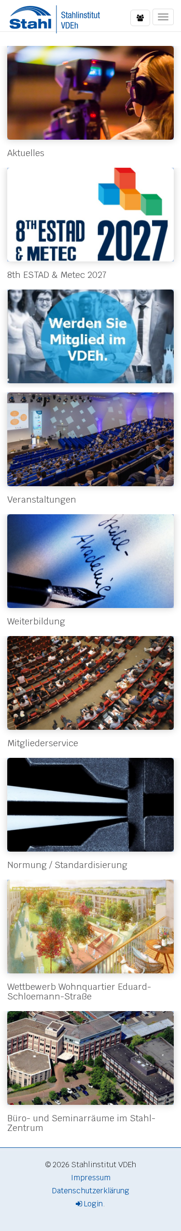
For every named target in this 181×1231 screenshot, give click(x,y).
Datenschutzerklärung (90, 1190)
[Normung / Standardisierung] (90, 805)
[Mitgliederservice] (90, 683)
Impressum (91, 1177)
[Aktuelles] (90, 93)
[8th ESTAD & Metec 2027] (90, 214)
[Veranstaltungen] (90, 439)
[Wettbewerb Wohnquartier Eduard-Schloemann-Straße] (90, 926)
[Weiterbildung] (90, 561)
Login (92, 1203)
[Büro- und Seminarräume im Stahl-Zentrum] (90, 1058)
